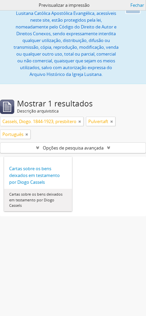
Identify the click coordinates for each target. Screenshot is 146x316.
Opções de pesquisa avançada (73, 148)
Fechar (137, 5)
